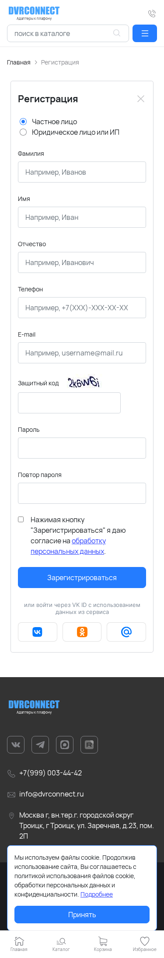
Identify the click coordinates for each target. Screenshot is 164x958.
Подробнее (96, 894)
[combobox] (68, 33)
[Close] (141, 98)
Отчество (32, 244)
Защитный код (38, 383)
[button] (145, 33)
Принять (82, 914)
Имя (24, 198)
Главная (19, 62)
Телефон (30, 289)
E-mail (26, 334)
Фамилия (31, 153)
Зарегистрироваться (82, 577)
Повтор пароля (40, 474)
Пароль (28, 429)
